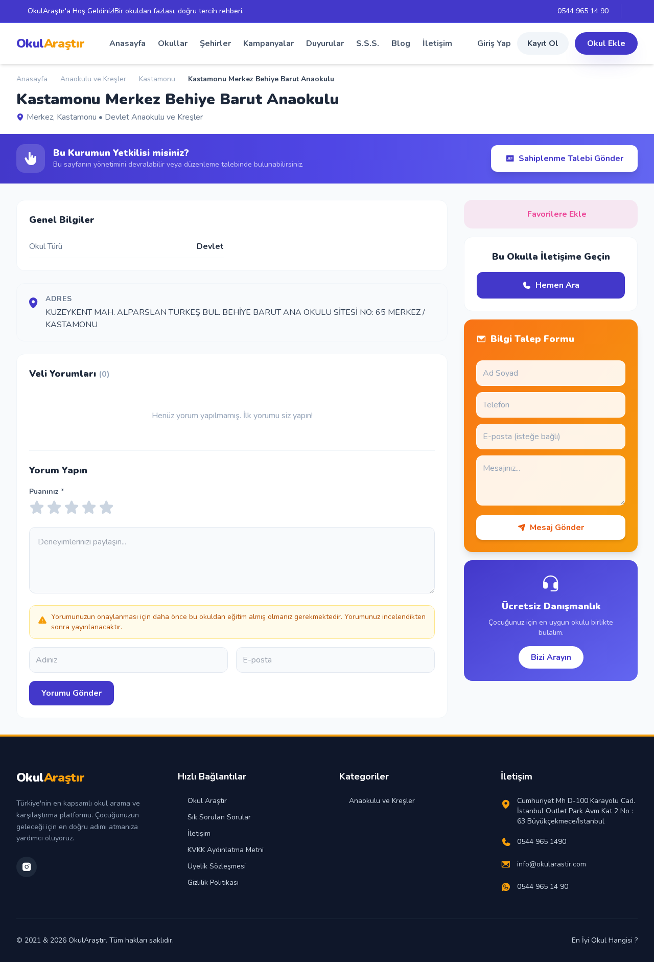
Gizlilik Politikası (213, 882)
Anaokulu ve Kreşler (93, 79)
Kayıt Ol (542, 43)
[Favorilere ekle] (348, 99)
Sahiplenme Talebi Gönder (571, 158)
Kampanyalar (268, 43)
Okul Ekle (606, 43)
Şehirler (215, 43)
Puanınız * (46, 491)
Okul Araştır (207, 801)
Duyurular (325, 43)
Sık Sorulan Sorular (219, 817)
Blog (400, 43)
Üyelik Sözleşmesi (217, 866)
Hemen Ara (557, 285)
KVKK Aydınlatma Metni (226, 850)
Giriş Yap (494, 43)
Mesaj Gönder (557, 527)
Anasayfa (127, 43)
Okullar (173, 43)
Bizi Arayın (551, 657)
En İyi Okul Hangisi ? (605, 940)
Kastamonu (157, 79)
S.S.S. (367, 43)
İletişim (437, 43)
